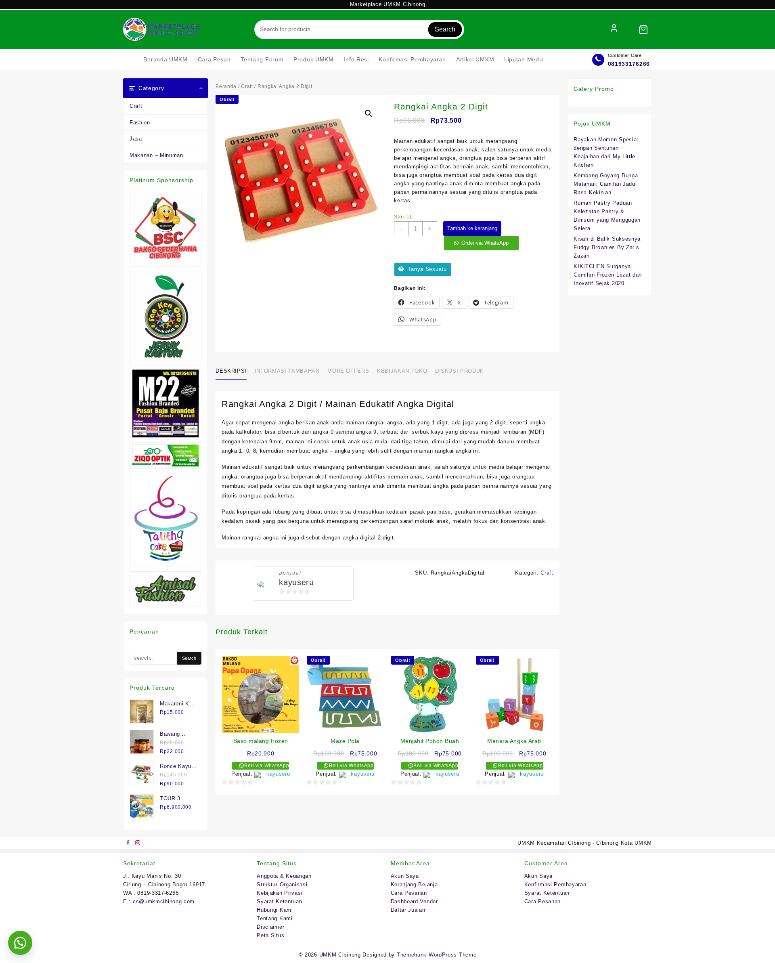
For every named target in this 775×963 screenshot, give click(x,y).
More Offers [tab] (348, 371)
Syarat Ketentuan (279, 901)
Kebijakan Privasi (279, 893)
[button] (368, 113)
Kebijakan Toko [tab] (402, 371)
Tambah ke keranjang (472, 228)
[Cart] (643, 29)
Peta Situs (270, 935)
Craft (136, 106)
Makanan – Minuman (156, 155)
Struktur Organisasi (282, 884)
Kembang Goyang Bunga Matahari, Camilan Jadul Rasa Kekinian (606, 183)
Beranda (226, 86)
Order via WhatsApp (485, 243)
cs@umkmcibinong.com (164, 901)
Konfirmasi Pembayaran (555, 884)
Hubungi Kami (275, 910)
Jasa (136, 139)
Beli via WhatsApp (266, 765)
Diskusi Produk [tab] (459, 371)
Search (445, 29)
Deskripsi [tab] (231, 371)
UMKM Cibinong (340, 955)
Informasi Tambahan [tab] (287, 371)
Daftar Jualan (408, 910)
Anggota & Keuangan (284, 876)
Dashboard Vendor (414, 901)
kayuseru (296, 582)
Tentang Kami (274, 918)
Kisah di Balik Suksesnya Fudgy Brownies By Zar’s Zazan (607, 247)
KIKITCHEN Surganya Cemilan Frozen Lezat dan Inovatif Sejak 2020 (608, 274)
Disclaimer (270, 927)
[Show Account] (614, 29)
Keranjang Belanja (414, 884)
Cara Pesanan (409, 893)
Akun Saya (405, 876)
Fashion (140, 123)
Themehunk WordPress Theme (437, 955)
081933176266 (629, 64)
